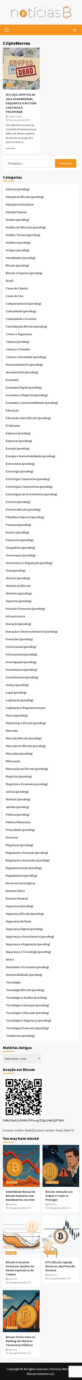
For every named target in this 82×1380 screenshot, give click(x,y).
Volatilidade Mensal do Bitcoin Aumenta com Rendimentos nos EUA (20, 1196)
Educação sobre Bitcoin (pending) (28, 418)
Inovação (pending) (18, 624)
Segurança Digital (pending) (24, 929)
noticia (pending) (17, 791)
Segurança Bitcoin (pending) (25, 913)
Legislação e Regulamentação (25, 707)
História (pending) (18, 578)
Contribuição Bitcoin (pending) (26, 326)
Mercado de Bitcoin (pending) (26, 746)
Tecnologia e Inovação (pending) (27, 1005)
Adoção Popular (16, 212)
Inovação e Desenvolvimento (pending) (32, 631)
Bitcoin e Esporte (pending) (24, 273)
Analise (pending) (17, 219)
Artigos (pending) (17, 250)
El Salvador (13, 425)
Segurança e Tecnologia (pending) (28, 951)
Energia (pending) (18, 448)
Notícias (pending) (18, 799)
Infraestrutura (15, 616)
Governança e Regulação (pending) (29, 563)
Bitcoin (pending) (17, 265)
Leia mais (10, 148)
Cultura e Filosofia (18, 349)
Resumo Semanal (17, 898)
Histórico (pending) (19, 593)
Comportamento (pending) (23, 303)
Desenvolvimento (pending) (24, 364)
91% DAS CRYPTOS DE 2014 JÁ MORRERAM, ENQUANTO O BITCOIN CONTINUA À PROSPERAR (21, 103)
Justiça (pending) (17, 685)
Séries (10, 959)
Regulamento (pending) (21, 875)
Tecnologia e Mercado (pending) (27, 1013)
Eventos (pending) (18, 502)
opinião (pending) (17, 807)
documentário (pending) (22, 372)
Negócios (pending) (19, 776)
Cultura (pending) (17, 341)
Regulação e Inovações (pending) (28, 860)
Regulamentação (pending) (24, 868)
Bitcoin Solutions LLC (41, 1373)
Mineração (13, 761)
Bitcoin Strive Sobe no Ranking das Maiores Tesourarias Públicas (20, 1341)
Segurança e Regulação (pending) (28, 944)
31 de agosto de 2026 (17, 1208)
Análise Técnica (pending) (23, 235)
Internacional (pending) (21, 654)
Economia (12, 380)
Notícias (11, 1252)
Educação (12, 410)
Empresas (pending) (19, 441)
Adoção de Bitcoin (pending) (25, 196)
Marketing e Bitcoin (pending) (26, 723)
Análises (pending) (18, 242)
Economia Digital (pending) (24, 387)
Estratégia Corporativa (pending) (28, 479)
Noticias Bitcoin (61, 1369)
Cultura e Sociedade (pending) (26, 357)
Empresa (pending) (18, 433)
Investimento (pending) (21, 669)
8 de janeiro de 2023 (17, 120)
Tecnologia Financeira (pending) (27, 1028)
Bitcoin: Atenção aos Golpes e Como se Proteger (59, 1196)
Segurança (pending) (19, 906)
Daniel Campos (15, 116)
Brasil (10, 85)
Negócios (12, 1327)
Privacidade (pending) (20, 829)
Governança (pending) (21, 555)
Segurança (52, 1182)
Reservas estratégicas (20, 883)
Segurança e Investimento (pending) (30, 936)
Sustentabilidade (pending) (24, 974)
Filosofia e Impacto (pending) (25, 517)
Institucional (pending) (21, 646)
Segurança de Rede (18, 921)
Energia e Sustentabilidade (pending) (30, 456)
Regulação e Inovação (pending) (27, 852)
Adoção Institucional (20, 204)
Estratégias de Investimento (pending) (31, 494)
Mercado (12, 730)
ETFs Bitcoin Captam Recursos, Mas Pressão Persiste (60, 1266)
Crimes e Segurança (19, 334)
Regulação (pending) (19, 845)
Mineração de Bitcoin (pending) (27, 768)
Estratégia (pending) (19, 471)
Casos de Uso (14, 296)
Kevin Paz (13, 1204)
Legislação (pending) (19, 700)
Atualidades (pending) (20, 257)
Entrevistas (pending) (20, 463)
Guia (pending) (16, 570)
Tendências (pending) (20, 1035)
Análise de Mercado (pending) (26, 227)
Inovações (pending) (19, 639)
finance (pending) (17, 532)
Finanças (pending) (18, 524)
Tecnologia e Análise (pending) (26, 997)
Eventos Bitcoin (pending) (23, 509)
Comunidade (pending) (21, 311)
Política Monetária (18, 822)
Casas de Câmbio (17, 288)
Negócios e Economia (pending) (27, 784)
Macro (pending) (17, 715)
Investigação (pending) (21, 662)
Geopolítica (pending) (20, 547)
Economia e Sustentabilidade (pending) (32, 402)
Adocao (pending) (18, 189)
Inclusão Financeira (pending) (25, 608)
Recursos (12, 837)
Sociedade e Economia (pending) (27, 967)
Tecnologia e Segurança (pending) (28, 1020)
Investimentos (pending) (22, 677)
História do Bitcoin (18, 585)
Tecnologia (13, 982)
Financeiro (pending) (20, 540)
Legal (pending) (16, 692)
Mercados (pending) (19, 753)
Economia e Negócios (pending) (27, 395)
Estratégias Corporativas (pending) (29, 486)
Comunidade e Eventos (21, 319)
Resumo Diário (15, 890)
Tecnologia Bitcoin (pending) (25, 990)
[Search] (74, 30)
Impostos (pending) (18, 601)
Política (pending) (17, 814)
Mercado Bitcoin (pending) (24, 738)
